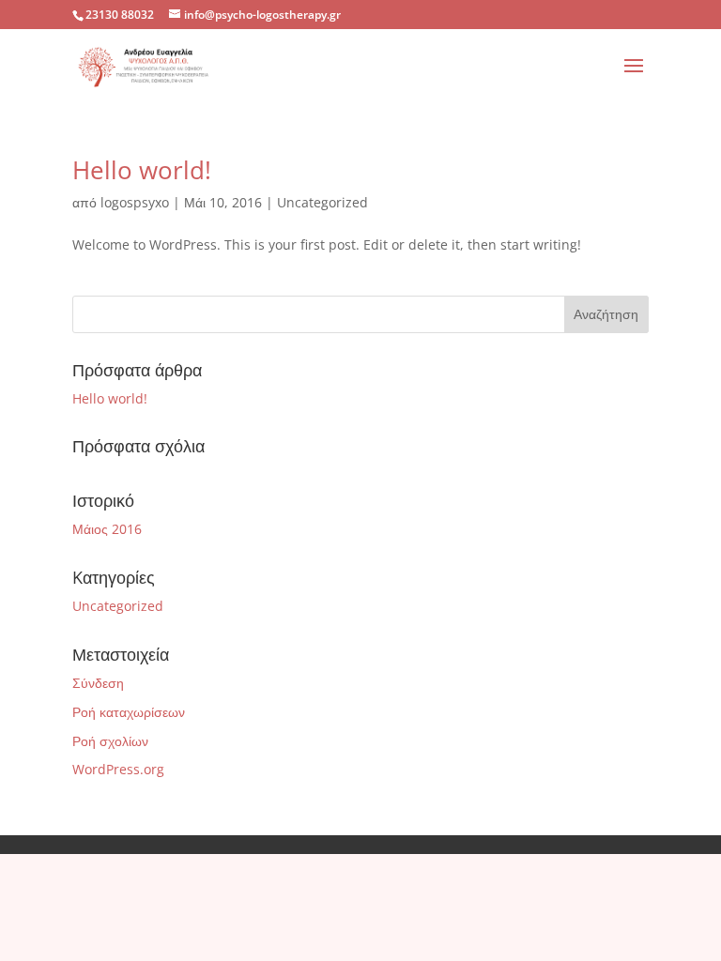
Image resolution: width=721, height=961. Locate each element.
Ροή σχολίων (110, 741)
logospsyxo (134, 202)
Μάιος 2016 (107, 529)
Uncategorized (322, 202)
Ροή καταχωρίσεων (128, 712)
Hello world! (141, 170)
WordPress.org (118, 769)
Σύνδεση (98, 683)
